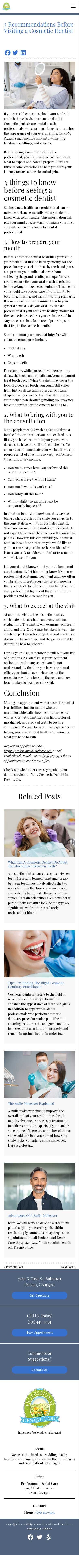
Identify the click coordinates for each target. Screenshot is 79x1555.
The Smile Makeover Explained (31, 1103)
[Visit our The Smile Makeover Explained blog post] (39, 1074)
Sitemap (47, 1528)
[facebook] (31, 1539)
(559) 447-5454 (52, 756)
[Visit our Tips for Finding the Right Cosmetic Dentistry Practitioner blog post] (39, 954)
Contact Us (40, 1370)
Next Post (67, 1267)
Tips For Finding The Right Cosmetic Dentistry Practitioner (36, 985)
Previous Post (14, 1267)
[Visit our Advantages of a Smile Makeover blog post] (39, 1186)
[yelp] (48, 1539)
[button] (73, 5)
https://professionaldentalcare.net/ (28, 751)
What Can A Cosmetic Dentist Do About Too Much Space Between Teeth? (37, 864)
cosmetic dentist (50, 118)
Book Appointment (39, 1332)
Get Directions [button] (40, 1295)
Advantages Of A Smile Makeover (32, 1215)
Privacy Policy (34, 1528)
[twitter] (40, 1539)
